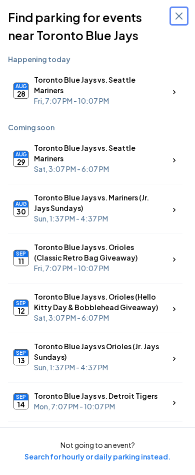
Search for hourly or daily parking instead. (97, 456)
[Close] (179, 16)
